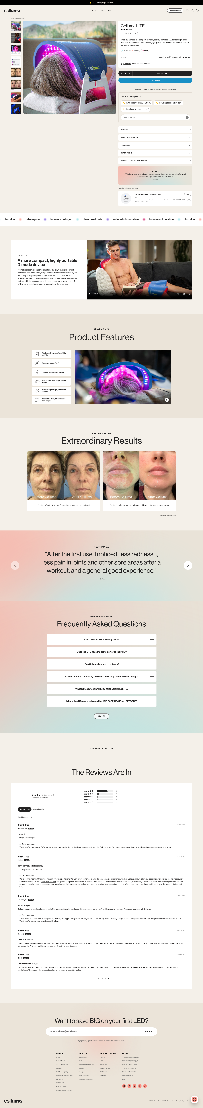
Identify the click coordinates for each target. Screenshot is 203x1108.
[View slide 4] (16, 61)
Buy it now (155, 80)
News (80, 1061)
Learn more (172, 89)
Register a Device (61, 1086)
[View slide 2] (16, 38)
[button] (197, 10)
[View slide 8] (16, 109)
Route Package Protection (64, 1090)
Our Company (83, 1057)
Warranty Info (60, 1083)
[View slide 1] (16, 26)
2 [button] (98, 978)
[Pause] (167, 400)
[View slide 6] (16, 85)
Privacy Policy (180, 1101)
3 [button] (102, 978)
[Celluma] (12, 10)
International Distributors (86, 1064)
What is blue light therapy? (130, 1064)
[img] (23, 825)
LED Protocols (60, 1061)
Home (12, 18)
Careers (81, 1068)
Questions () (38, 809)
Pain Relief (103, 1075)
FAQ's (58, 1057)
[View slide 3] (16, 50)
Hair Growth (103, 1072)
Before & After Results (129, 1072)
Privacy (81, 1072)
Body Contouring (105, 1068)
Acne (101, 1061)
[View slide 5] (16, 73)
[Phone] (187, 10)
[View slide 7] (16, 97)
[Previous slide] (15, 565)
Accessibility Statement (86, 1079)
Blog (123, 1079)
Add (188, 194)
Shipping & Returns (62, 1064)
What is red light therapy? (130, 1061)
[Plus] (129, 73)
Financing (59, 1068)
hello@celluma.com (48, 882)
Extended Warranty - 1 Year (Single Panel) (148, 194)
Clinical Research (127, 1075)
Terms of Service (84, 1075)
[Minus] (121, 73)
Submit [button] (148, 1031)
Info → (112, 3)
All (16, 18)
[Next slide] (188, 565)
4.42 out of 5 (49, 795)
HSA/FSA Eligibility (62, 1072)
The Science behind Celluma (130, 1057)
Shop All (102, 1057)
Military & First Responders (64, 1075)
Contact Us (59, 1079)
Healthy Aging (104, 1064)
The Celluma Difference (129, 1068)
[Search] (192, 10)
